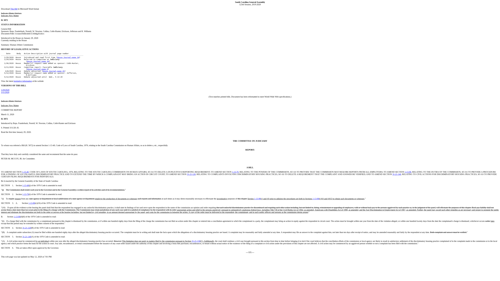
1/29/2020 (5, 90)
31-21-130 (196, 241)
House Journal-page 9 (37, 69)
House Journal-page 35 (54, 71)
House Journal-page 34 (68, 57)
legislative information (23, 81)
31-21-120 (191, 174)
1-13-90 (408, 172)
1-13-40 (25, 172)
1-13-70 (235, 172)
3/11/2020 (5, 92)
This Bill (13, 9)
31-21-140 (396, 174)
